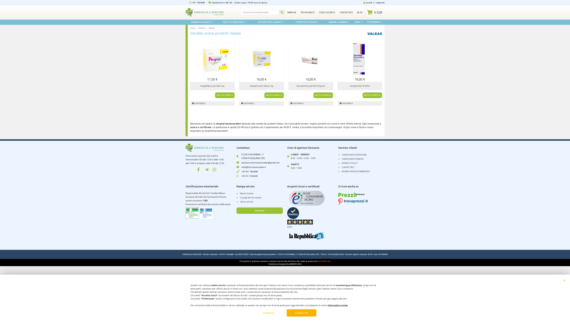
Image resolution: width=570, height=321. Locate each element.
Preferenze (268, 312)
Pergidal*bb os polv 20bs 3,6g (212, 86)
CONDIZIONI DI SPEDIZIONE (354, 155)
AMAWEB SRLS (295, 264)
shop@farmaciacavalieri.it (254, 167)
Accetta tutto (301, 312)
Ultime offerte (246, 202)
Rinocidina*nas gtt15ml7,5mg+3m (311, 86)
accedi (369, 2)
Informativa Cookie (338, 305)
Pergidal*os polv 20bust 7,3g (261, 86)
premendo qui (324, 261)
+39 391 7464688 (250, 171)
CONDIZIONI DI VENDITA (353, 159)
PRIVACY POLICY (350, 163)
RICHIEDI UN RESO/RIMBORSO (356, 171)
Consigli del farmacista (250, 197)
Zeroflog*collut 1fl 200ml (360, 86)
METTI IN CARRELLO (225, 95)
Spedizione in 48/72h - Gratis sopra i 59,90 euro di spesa (239, 2)
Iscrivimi (259, 210)
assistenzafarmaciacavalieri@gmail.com (261, 163)
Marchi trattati (246, 193)
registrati (380, 2)
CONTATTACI (348, 167)
